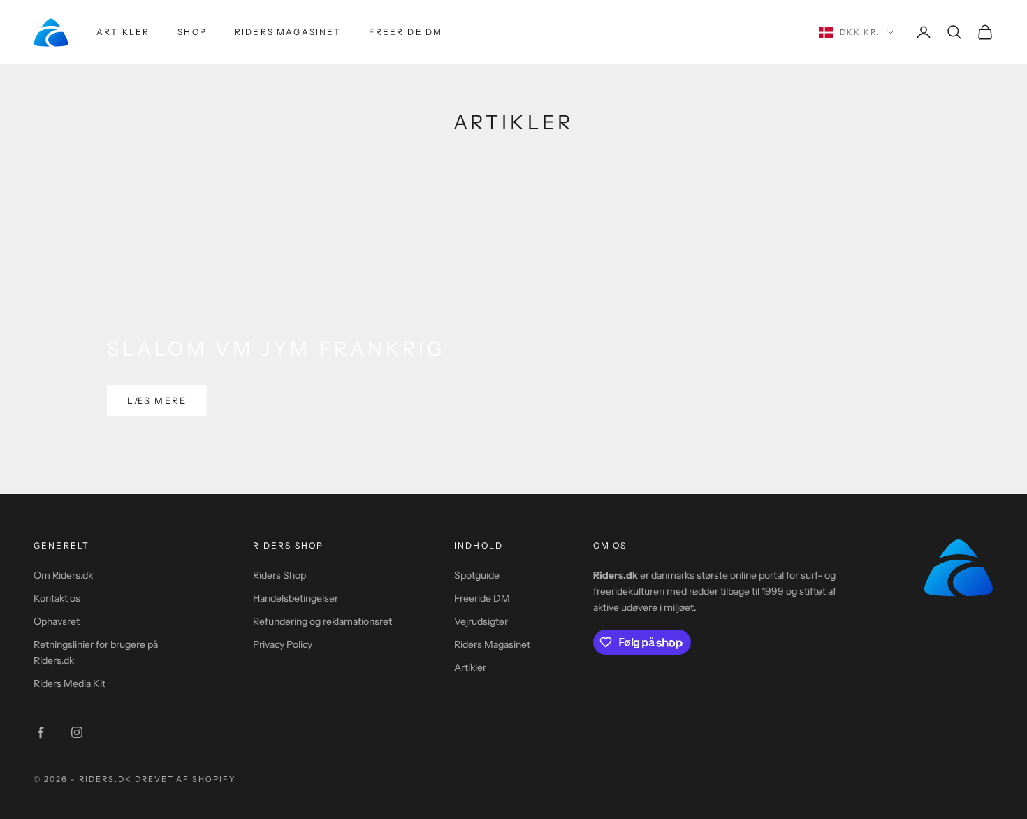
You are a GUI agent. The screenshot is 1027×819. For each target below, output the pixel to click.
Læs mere (157, 400)
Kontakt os (57, 598)
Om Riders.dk (63, 575)
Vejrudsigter (481, 621)
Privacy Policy (282, 644)
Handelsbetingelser (295, 598)
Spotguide (477, 575)
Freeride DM (405, 32)
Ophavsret (57, 621)
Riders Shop (279, 575)
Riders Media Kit (69, 683)
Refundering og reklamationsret (322, 621)
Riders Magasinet (288, 32)
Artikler (123, 32)
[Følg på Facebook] (41, 732)
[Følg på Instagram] (77, 732)
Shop (192, 32)
